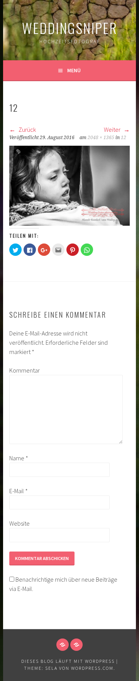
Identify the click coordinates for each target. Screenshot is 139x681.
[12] (69, 223)
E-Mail (18, 491)
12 (123, 137)
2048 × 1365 (101, 137)
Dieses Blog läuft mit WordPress (68, 661)
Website (19, 523)
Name (18, 458)
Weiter (113, 129)
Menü (74, 70)
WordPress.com (92, 668)
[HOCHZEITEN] (62, 644)
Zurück (26, 129)
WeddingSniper (69, 27)
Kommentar (21, 370)
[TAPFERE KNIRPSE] (76, 644)
